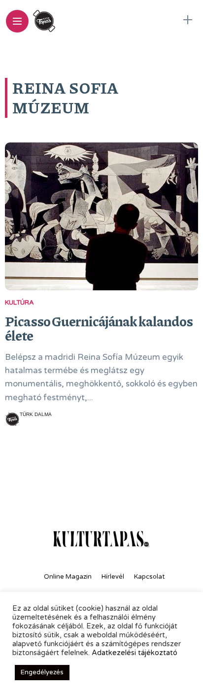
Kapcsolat (149, 577)
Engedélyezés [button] (42, 672)
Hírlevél (113, 577)
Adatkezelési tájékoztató (134, 653)
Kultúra (19, 303)
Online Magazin (68, 577)
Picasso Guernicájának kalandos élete (99, 328)
